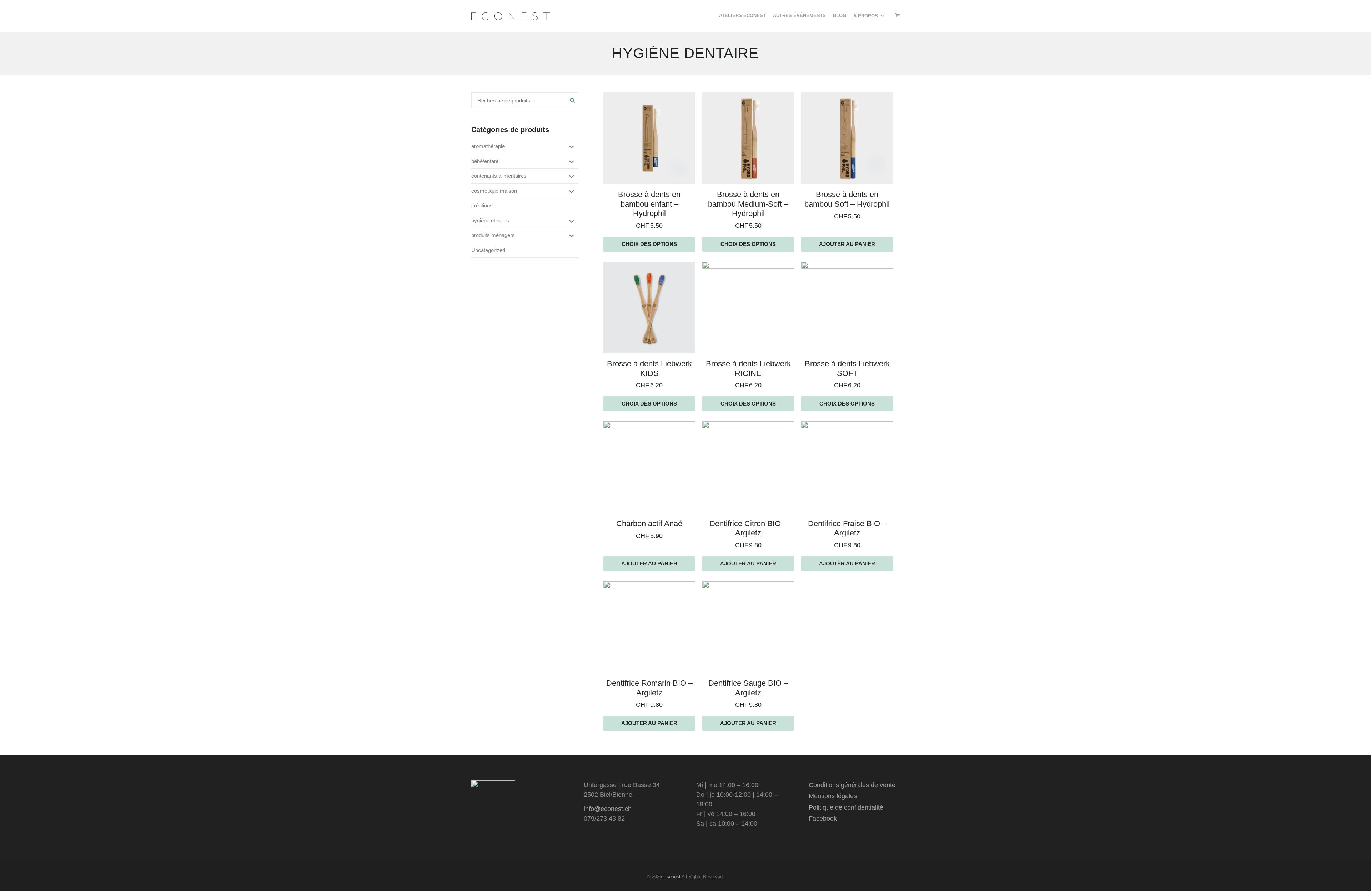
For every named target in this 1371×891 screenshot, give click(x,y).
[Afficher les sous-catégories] (570, 147)
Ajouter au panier (847, 244)
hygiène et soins (490, 220)
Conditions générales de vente (852, 785)
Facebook (823, 818)
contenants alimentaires (499, 176)
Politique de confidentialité (846, 807)
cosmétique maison (494, 191)
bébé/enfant (484, 161)
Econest (672, 876)
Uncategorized (488, 250)
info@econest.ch (608, 808)
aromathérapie (488, 146)
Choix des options (649, 244)
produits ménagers (493, 235)
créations (482, 205)
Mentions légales (833, 796)
